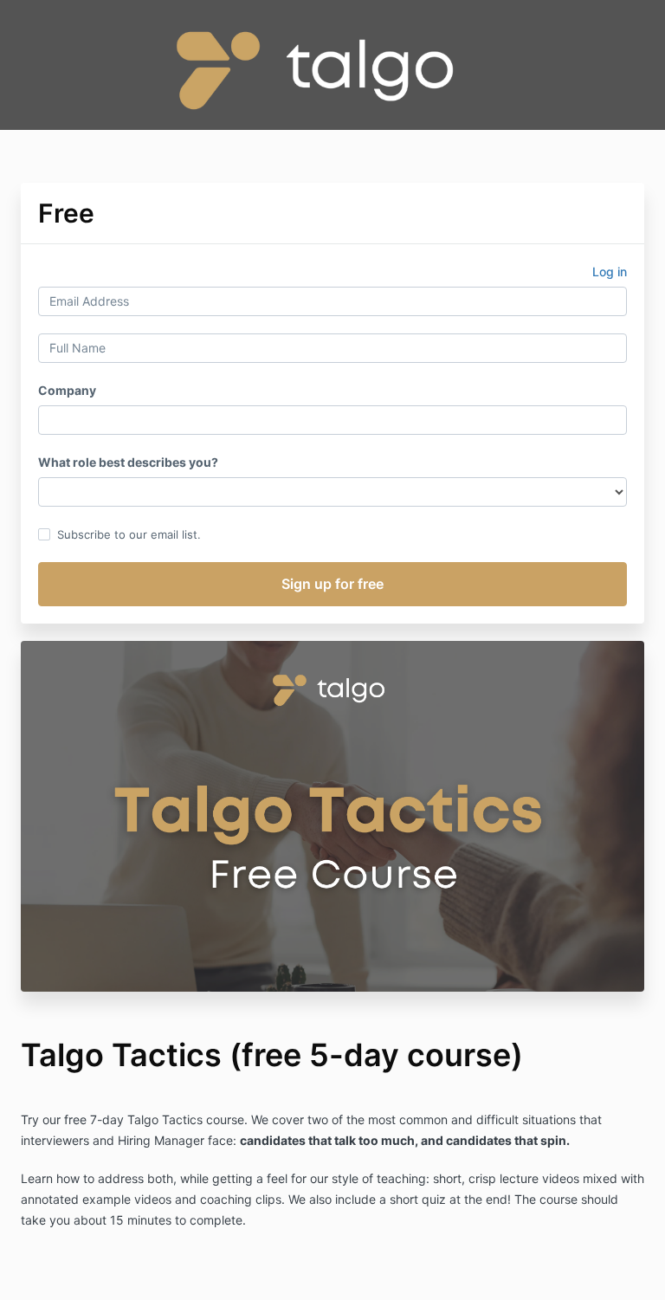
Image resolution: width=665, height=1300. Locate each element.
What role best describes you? (128, 462)
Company (67, 390)
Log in (609, 271)
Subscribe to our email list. (129, 534)
